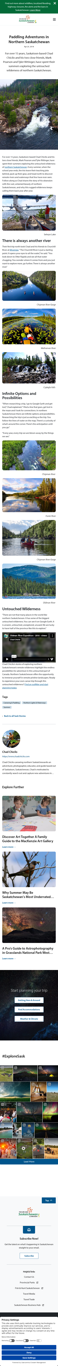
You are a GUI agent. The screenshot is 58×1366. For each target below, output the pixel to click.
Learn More (35, 10)
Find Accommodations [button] (29, 1009)
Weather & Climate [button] (29, 1018)
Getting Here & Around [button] (29, 1000)
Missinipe (14, 250)
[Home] (27, 19)
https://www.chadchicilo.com (16, 756)
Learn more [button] (7, 846)
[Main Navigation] (54, 19)
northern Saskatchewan (16, 167)
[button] (49, 1200)
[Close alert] (55, 3)
